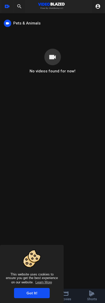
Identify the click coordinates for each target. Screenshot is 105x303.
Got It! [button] (32, 293)
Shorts (92, 299)
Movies (65, 299)
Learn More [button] (43, 282)
